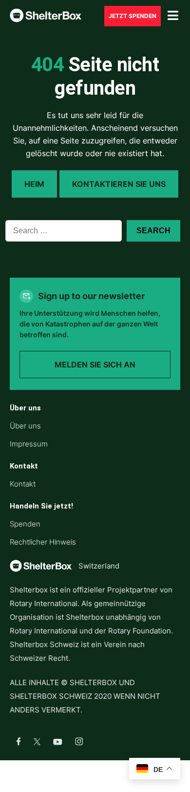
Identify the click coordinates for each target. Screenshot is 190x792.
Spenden (25, 523)
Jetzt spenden (132, 16)
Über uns (25, 425)
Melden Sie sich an (95, 364)
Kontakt (23, 483)
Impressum (29, 443)
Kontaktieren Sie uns (119, 184)
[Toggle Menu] (173, 15)
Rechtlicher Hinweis (43, 542)
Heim (34, 184)
